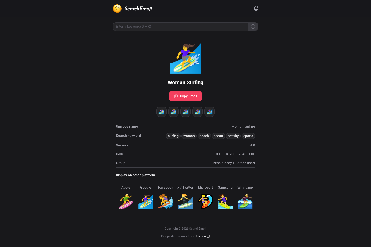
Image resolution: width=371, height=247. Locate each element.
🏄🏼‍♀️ (173, 112)
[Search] (253, 27)
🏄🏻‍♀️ (161, 112)
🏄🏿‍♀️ (209, 112)
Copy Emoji (188, 96)
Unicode (200, 236)
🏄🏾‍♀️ (197, 112)
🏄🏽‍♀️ (185, 112)
